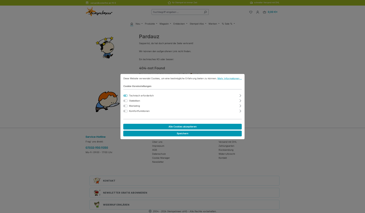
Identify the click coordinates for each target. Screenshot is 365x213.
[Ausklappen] (240, 95)
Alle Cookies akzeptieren (183, 126)
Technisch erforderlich (141, 95)
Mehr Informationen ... (229, 78)
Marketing (134, 105)
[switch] (125, 101)
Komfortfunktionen (139, 111)
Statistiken (134, 100)
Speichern (182, 133)
